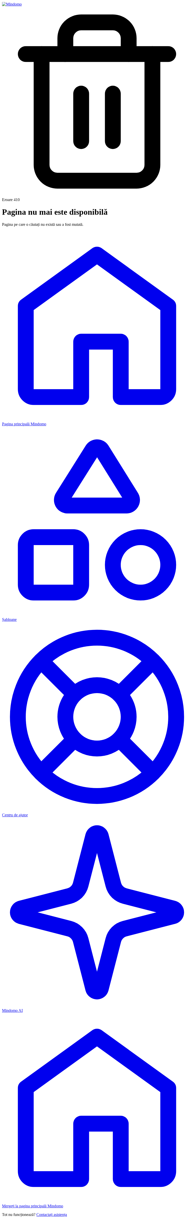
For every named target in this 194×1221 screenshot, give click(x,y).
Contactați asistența (51, 1214)
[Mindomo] (12, 4)
